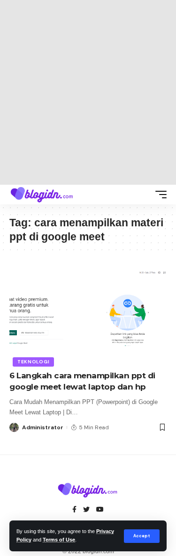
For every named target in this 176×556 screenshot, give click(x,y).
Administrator (42, 427)
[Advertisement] (88, 92)
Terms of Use (59, 539)
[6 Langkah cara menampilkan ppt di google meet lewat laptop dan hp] (88, 317)
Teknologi (33, 362)
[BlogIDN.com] (42, 194)
